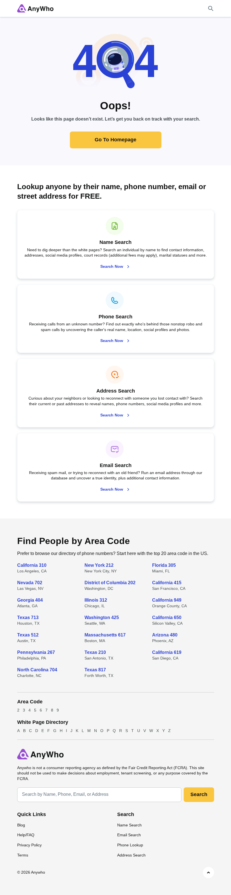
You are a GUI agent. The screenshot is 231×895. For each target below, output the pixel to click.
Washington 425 (102, 617)
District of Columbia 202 (110, 582)
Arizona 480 (164, 635)
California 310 (31, 565)
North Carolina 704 (37, 669)
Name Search (129, 825)
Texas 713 (28, 617)
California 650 (166, 617)
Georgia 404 (30, 600)
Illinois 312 (96, 600)
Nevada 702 (29, 582)
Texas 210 (95, 652)
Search (198, 794)
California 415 (166, 582)
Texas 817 (95, 669)
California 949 (166, 600)
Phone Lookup (130, 845)
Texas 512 (28, 635)
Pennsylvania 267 (36, 652)
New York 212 (99, 565)
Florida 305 (164, 565)
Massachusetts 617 (105, 635)
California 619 (166, 652)
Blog (21, 825)
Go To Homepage (115, 139)
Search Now (111, 266)
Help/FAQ (25, 835)
